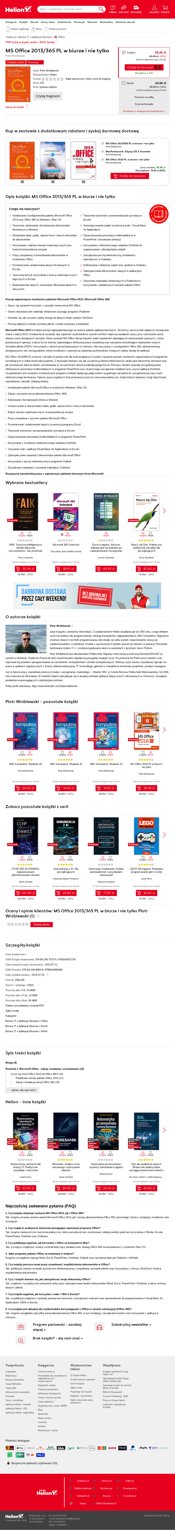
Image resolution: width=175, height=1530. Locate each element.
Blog (40, 1410)
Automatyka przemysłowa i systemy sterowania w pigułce (106, 1166)
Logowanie (10, 1371)
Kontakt (42, 1426)
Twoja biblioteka (13, 1384)
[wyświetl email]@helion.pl (68, 1519)
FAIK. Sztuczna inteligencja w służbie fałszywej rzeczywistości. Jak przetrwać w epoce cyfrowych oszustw (26, 549)
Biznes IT (10, 1020)
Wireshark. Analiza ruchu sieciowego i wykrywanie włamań (66, 1167)
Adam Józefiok (25, 882)
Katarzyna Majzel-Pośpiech (66, 879)
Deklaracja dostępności (49, 1393)
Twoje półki (10, 1388)
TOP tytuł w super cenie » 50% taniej (29, 42)
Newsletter (43, 1414)
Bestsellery (106, 22)
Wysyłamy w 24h (144, 73)
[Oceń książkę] (53, 78)
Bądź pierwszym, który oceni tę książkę (88, 78)
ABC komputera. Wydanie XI (66, 764)
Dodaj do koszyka (132, 176)
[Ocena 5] (58, 79)
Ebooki (34, 22)
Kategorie (11, 22)
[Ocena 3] (50, 79)
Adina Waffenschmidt (71, 551)
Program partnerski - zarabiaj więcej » (57, 1327)
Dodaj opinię (41, 924)
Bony (39, 29)
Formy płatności (46, 1401)
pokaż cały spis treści (24, 1090)
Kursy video (48, 22)
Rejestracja (11, 1375)
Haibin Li (143, 1177)
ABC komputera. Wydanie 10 (106, 764)
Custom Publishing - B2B (115, 1396)
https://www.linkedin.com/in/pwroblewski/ (54, 686)
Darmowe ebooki (125, 22)
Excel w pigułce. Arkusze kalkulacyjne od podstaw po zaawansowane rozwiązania (106, 547)
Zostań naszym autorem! (82, 1379)
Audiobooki (64, 22)
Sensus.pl (106, 1481)
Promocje (79, 22)
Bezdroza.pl (106, 1488)
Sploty (83, 1503)
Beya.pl (106, 1496)
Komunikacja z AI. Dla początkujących (66, 870)
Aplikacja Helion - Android (18, 1404)
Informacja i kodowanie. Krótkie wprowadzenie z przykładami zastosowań (106, 871)
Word (44, 1031)
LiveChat (42, 1422)
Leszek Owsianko (106, 558)
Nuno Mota (56, 551)
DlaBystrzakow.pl (83, 1488)
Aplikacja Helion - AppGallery (19, 1412)
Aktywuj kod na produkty (17, 1392)
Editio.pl (130, 1481)
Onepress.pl (83, 1481)
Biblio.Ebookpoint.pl (106, 1503)
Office (44, 1020)
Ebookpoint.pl (130, 1488)
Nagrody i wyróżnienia (81, 1396)
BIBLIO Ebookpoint (112, 1392)
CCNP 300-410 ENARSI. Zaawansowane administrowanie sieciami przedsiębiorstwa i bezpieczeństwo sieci (26, 875)
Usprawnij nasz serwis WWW (52, 1406)
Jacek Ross (146, 879)
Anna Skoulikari (146, 558)
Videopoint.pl (83, 1496)
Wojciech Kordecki (106, 882)
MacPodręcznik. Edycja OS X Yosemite (128, 151)
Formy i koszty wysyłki (49, 1397)
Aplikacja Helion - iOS (16, 1408)
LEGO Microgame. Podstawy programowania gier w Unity (146, 870)
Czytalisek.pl (129, 1496)
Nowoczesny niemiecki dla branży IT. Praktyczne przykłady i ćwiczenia (26, 1167)
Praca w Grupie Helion (114, 1400)
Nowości (92, 22)
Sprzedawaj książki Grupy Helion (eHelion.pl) (116, 1379)
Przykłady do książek (81, 1391)
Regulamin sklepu (47, 1385)
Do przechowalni (144, 104)
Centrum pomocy (46, 1371)
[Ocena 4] (54, 79)
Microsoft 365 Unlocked (66, 544)
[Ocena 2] (46, 79)
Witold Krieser (106, 1174)
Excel (44, 1026)
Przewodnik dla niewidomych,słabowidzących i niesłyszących (52, 1378)
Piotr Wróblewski (49, 70)
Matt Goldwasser (156, 1177)
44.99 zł (109, 569)
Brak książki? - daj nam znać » (58, 1338)
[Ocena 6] (61, 79)
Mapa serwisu (45, 1418)
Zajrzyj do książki (14, 107)
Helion (53, 74)
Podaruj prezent (57, 29)
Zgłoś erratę (12, 1010)
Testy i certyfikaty (14, 1400)
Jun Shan (133, 1177)
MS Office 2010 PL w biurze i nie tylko (128, 159)
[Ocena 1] (43, 79)
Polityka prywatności (48, 1389)
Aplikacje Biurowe (28, 1020)
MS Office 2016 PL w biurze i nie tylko (146, 766)
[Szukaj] (101, 9)
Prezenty (9, 1396)
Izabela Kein (25, 1177)
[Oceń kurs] (17, 924)
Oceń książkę (77, 1383)
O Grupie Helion (78, 1375)
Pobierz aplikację (20, 29)
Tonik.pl (166, 1515)
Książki (23, 22)
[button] (164, 510)
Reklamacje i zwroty (48, 1430)
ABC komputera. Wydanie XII (25, 764)
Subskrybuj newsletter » (131, 1324)
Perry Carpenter (25, 558)
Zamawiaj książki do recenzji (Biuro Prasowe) (117, 1386)
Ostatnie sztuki (15, 62)
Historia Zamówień (14, 1380)
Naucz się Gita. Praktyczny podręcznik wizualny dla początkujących (146, 547)
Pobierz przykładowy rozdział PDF (24, 1005)
